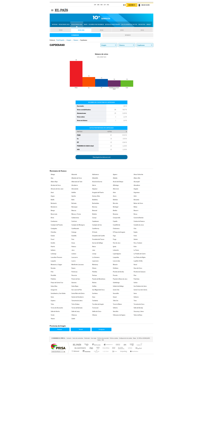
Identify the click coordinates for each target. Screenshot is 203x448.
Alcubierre (74, 185)
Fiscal (52, 239)
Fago (114, 236)
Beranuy (94, 207)
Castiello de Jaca (139, 225)
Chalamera (116, 228)
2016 (101, 30)
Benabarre (54, 207)
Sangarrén (54, 290)
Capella (115, 221)
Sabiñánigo (116, 282)
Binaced (94, 210)
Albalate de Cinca (76, 178)
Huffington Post (79, 348)
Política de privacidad (103, 338)
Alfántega (116, 185)
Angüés (136, 189)
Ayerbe (73, 196)
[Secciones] (52, 10)
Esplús (135, 232)
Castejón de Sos (97, 225)
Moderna (86, 351)
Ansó (52, 192)
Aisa (52, 178)
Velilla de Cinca (96, 311)
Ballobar (115, 199)
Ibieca (94, 246)
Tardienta (95, 300)
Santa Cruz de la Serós (140, 290)
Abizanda (74, 174)
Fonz (72, 239)
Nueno (73, 268)
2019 (60, 30)
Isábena (53, 250)
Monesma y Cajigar (56, 264)
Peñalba (94, 272)
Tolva (52, 304)
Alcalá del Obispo (118, 181)
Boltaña (94, 214)
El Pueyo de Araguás (119, 232)
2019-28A (81, 30)
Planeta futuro (129, 348)
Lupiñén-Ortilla (138, 261)
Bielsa (135, 207)
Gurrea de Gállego (97, 243)
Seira (135, 293)
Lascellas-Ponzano (56, 257)
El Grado (94, 232)
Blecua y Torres (76, 214)
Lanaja (94, 254)
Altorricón (116, 189)
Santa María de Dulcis (77, 293)
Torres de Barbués (76, 308)
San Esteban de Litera (140, 286)
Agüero (115, 174)
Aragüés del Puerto (98, 192)
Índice (99, 340)
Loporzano (95, 261)
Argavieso (137, 192)
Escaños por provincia (96, 24)
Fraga (114, 239)
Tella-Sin (115, 300)
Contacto (69, 338)
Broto (52, 217)
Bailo (72, 199)
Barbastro (54, 203)
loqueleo (123, 351)
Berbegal (115, 207)
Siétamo (136, 297)
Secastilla (116, 293)
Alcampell (137, 181)
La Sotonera (95, 257)
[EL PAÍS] (62, 10)
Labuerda (116, 250)
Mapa (85, 24)
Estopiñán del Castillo (98, 236)
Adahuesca (95, 174)
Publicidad (87, 338)
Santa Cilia (116, 290)
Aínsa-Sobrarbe (138, 174)
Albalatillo (95, 178)
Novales (53, 268)
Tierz (135, 300)
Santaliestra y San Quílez (58, 293)
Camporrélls (116, 217)
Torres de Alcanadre (57, 308)
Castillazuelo (75, 228)
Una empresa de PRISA (58, 346)
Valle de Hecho (55, 311)
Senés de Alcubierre (77, 297)
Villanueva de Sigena (119, 315)
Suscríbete (131, 5)
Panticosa (74, 272)
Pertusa (94, 275)
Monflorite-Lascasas (77, 264)
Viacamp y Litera (139, 311)
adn (131, 344)
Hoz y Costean (138, 243)
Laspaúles (116, 257)
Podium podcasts (96, 351)
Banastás (136, 199)
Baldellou (95, 199)
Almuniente (74, 189)
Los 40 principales (87, 344)
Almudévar (137, 185)
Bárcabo (115, 203)
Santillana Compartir (108, 344)
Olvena (94, 268)
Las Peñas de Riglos (139, 257)
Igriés (114, 246)
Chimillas (53, 232)
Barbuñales (95, 203)
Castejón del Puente (57, 225)
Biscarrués (54, 214)
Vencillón (115, 311)
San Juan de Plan (76, 290)
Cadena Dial (113, 348)
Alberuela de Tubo (76, 181)
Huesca (73, 246)
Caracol (138, 344)
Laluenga (53, 254)
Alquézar (94, 189)
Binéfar (115, 210)
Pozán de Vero (75, 279)
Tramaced (95, 308)
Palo (52, 272)
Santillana (97, 344)
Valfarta (115, 308)
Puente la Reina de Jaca (120, 279)
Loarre (73, 261)
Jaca (72, 250)
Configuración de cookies (125, 338)
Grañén (53, 243)
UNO (91, 348)
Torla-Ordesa (75, 304)
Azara (114, 196)
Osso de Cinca (138, 268)
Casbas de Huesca (139, 221)
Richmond (75, 351)
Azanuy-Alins (96, 196)
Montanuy (95, 264)
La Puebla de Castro (140, 254)
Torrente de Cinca (139, 304)
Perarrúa (74, 275)
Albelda (115, 178)
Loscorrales (116, 261)
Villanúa (94, 315)
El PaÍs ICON (105, 351)
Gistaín (136, 239)
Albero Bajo (54, 181)
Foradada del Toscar (98, 239)
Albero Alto (137, 178)
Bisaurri (136, 210)
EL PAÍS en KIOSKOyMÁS (143, 338)
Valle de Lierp (75, 311)
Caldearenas (75, 217)
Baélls (52, 199)
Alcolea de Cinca (56, 185)
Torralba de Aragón (98, 304)
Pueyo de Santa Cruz (57, 282)
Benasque (74, 207)
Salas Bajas (74, 286)
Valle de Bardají (138, 308)
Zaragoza (101, 329)
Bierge (53, 210)
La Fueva (136, 250)
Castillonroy (95, 228)
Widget (148, 24)
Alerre (94, 185)
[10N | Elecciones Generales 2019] (101, 18)
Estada (53, 236)
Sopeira (53, 300)
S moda (114, 351)
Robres (94, 282)
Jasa (93, 250)
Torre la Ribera (117, 304)
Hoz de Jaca (116, 243)
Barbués (73, 203)
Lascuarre (74, 257)
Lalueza (73, 254)
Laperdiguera (117, 254)
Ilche (135, 246)
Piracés (115, 275)
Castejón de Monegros (78, 225)
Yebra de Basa (138, 315)
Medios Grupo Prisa (58, 351)
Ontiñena (115, 268)
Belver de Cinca (138, 203)
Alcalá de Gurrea (97, 181)
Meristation (134, 351)
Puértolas (136, 279)
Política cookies (114, 338)
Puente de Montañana (98, 279)
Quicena (73, 282)
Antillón (73, 192)
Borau (135, 214)
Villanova (74, 315)
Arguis (53, 196)
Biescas (73, 210)
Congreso (75, 35)
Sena (52, 297)
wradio (97, 348)
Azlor (135, 196)
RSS (103, 340)
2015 (122, 30)
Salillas (94, 286)
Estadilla (73, 236)
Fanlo (135, 236)
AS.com (124, 344)
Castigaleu (54, 228)
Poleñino (53, 279)
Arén (114, 192)
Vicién (52, 315)
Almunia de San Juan (57, 189)
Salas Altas (54, 286)
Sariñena (95, 293)
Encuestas (141, 24)
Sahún (135, 282)
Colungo (73, 232)
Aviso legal (93, 338)
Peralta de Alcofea (118, 272)
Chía (135, 228)
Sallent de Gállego (118, 286)
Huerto (53, 246)
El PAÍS (76, 344)
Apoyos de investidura (112, 24)
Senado (128, 35)
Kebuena (136, 348)
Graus (73, 243)
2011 (142, 30)
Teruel (81, 329)
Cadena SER (117, 344)
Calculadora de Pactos (129, 24)
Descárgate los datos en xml (101, 157)
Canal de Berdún (138, 217)
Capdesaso (95, 221)
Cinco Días (105, 348)
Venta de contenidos (77, 338)
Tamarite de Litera (76, 300)
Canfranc (74, 221)
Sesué (115, 297)
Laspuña (53, 261)
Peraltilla (53, 275)
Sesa (93, 297)
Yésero (53, 318)
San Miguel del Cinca (98, 290)
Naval (135, 264)
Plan (135, 275)
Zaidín (73, 318)
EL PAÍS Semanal (121, 348)
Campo (94, 217)
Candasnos (54, 221)
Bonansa (115, 214)
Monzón (115, 264)
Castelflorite (116, 225)
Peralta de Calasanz (139, 272)
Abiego (53, 174)
